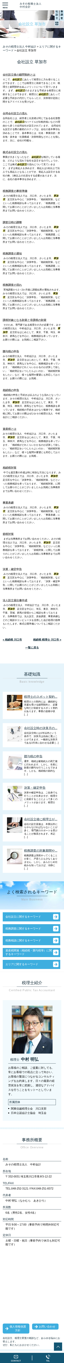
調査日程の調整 (12, 222)
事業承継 (8, 502)
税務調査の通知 (12, 253)
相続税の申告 (11, 390)
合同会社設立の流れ (15, 113)
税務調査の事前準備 (15, 191)
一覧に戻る (32, 647)
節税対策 (8, 534)
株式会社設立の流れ (15, 152)
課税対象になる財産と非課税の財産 (24, 320)
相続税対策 (9, 467)
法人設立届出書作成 (15, 600)
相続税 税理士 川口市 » (47, 639)
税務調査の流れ (12, 284)
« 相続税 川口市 (12, 639)
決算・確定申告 (12, 569)
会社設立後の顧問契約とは (19, 74)
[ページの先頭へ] (58, 1346)
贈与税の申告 (11, 351)
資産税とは (9, 428)
